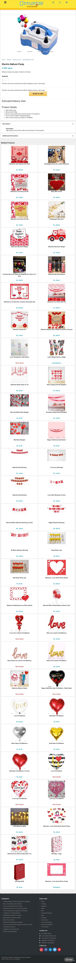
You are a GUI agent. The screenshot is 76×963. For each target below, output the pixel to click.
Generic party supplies (10, 931)
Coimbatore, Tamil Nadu (49, 938)
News (42, 908)
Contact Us (44, 920)
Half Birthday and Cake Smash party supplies (16, 901)
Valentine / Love (17, 59)
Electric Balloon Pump (28, 59)
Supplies (43, 906)
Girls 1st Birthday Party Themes (12, 906)
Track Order (44, 926)
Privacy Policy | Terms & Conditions (10, 959)
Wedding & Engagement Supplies (13, 922)
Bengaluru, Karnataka (48, 940)
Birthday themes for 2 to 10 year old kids (15, 908)
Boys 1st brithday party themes (12, 904)
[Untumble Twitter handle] (55, 949)
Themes (9, 59)
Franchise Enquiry (46, 922)
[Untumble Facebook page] (46, 949)
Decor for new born (9, 920)
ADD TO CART (38, 94)
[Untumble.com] (31, 4)
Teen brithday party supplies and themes (15, 910)
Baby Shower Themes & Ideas (11, 917)
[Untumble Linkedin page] (50, 949)
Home (3, 59)
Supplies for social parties (11, 929)
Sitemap (43, 917)
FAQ (42, 910)
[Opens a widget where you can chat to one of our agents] (69, 959)
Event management (47, 924)
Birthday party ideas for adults (12, 915)
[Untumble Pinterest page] (59, 949)
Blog (42, 915)
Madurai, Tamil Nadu (48, 942)
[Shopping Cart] (67, 2)
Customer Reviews (46, 913)
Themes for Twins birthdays (11, 913)
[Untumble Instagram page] (41, 949)
